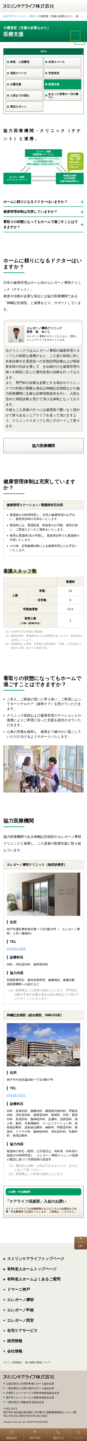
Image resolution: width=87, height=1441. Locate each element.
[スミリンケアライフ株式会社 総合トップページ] (28, 6)
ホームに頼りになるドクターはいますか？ (35, 201)
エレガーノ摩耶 (26, 16)
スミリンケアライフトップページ (35, 1259)
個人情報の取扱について (38, 1362)
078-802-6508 (16, 948)
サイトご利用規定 (12, 1362)
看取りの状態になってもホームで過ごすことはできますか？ (40, 224)
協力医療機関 (43, 446)
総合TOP (8, 16)
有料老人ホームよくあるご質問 (33, 1279)
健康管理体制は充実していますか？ (30, 211)
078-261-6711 (16, 1095)
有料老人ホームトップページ (32, 1269)
